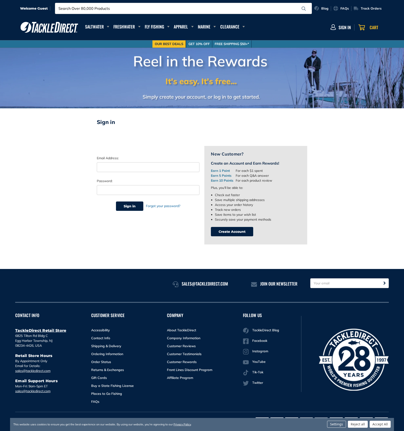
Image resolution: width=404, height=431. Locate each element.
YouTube (259, 362)
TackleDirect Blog (265, 330)
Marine (204, 27)
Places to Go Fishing (106, 394)
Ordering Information (107, 354)
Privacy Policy (182, 424)
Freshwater (124, 27)
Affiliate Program (180, 378)
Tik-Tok (257, 372)
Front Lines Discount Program (189, 370)
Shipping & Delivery (106, 346)
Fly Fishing (154, 27)
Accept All (380, 424)
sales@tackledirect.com (32, 371)
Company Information (183, 338)
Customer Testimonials (184, 354)
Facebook (259, 341)
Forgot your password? (163, 206)
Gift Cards (99, 378)
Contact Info (100, 338)
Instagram (260, 351)
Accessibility (100, 330)
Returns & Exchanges (107, 370)
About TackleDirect (181, 330)
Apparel (181, 27)
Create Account (232, 232)
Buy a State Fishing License (112, 386)
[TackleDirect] (49, 27)
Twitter (257, 383)
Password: (104, 181)
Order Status (101, 362)
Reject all (358, 424)
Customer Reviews (181, 346)
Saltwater (94, 27)
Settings (336, 424)
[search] (303, 8)
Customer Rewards (182, 362)
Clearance (229, 27)
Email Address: (108, 158)
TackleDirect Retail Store (40, 330)
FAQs (95, 401)
